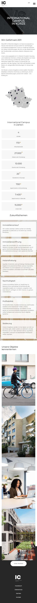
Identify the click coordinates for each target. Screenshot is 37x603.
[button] (34, 4)
